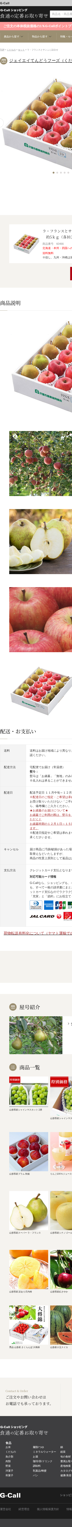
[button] (53, 173)
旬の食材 (65, 1456)
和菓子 (9, 1475)
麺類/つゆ (38, 1447)
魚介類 (9, 1456)
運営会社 (5, 1509)
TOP (2, 50)
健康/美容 (65, 1475)
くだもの (11, 50)
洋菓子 (9, 1470)
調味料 (37, 1465)
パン (35, 1475)
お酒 (35, 1456)
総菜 (63, 1451)
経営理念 (24, 1509)
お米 (8, 1447)
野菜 (8, 1465)
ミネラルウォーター (44, 1451)
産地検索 (65, 1465)
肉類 (8, 1461)
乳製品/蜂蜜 (40, 1470)
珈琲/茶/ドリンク (42, 1461)
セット (21, 50)
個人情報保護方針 (48, 1509)
